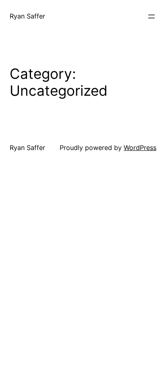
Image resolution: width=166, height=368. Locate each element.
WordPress (140, 148)
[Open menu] (151, 16)
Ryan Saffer (27, 16)
